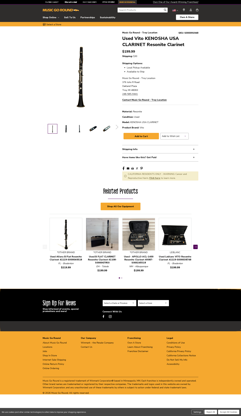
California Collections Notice (181, 355)
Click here (154, 178)
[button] (119, 278)
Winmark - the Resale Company (97, 342)
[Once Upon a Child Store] (71, 2)
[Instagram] (110, 316)
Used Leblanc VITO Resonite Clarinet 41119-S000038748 (175, 258)
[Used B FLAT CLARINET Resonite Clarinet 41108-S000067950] (102, 234)
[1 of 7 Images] (52, 129)
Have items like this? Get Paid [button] (139, 157)
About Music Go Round (55, 342)
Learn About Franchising (140, 346)
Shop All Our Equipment (120, 206)
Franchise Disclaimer (138, 351)
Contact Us (86, 346)
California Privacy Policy (179, 351)
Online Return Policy (53, 364)
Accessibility (173, 364)
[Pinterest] (141, 168)
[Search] (165, 10)
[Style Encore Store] (108, 2)
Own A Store (187, 17)
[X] (137, 168)
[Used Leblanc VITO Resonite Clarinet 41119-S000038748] (175, 234)
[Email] (128, 168)
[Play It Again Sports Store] (89, 2)
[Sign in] (190, 10)
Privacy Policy (174, 346)
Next (116, 127)
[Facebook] (123, 168)
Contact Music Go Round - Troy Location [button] (144, 99)
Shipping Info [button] (129, 149)
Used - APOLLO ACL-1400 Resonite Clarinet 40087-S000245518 (139, 259)
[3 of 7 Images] (79, 128)
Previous (44, 127)
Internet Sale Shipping (54, 359)
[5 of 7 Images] (106, 128)
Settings (197, 412)
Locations (47, 346)
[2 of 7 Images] (66, 128)
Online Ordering (51, 368)
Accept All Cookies (228, 412)
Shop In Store (50, 355)
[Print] (132, 168)
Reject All (210, 412)
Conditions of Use (176, 342)
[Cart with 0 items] (197, 10)
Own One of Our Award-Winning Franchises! (175, 2)
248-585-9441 (130, 93)
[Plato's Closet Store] (52, 2)
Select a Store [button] (53, 24)
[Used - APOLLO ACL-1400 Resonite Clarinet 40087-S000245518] (138, 234)
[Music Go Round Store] (127, 2)
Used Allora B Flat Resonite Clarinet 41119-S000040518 (66, 258)
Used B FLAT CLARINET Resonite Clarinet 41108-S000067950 (102, 259)
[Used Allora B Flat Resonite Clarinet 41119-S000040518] (66, 234)
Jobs (45, 351)
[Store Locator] (183, 9)
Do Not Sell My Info (177, 359)
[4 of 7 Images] (93, 128)
